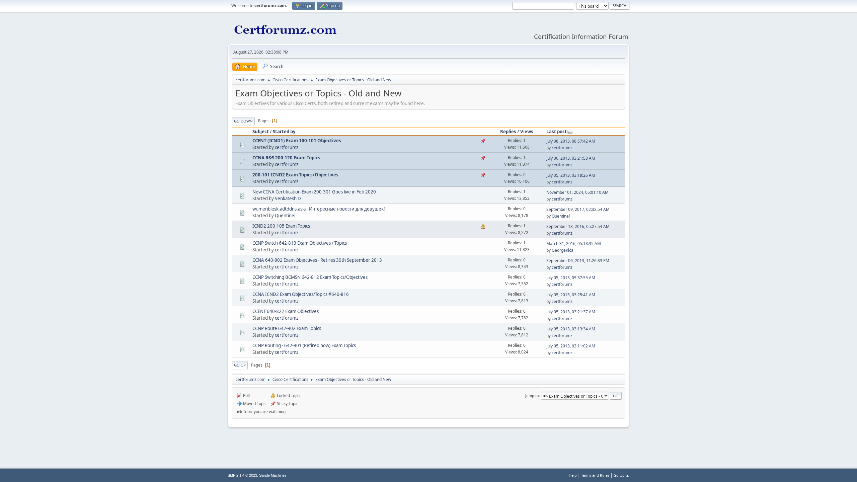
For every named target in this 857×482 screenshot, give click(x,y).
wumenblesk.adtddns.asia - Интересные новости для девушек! (318, 209)
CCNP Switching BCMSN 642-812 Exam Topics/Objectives (310, 277)
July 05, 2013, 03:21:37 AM (570, 312)
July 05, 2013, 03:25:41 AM (570, 295)
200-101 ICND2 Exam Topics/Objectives (295, 175)
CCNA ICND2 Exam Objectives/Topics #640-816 (300, 294)
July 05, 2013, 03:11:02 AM (570, 346)
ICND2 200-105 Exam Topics (281, 226)
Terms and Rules (595, 475)
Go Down (243, 121)
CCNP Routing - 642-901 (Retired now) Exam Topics (304, 345)
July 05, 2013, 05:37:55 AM (570, 277)
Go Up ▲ (621, 475)
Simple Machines (273, 475)
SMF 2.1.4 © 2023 (242, 475)
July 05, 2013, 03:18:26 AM (570, 175)
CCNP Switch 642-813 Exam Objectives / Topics (299, 243)
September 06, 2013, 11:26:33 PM (577, 260)
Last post (556, 132)
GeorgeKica (562, 250)
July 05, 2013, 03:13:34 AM (570, 329)
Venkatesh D (288, 198)
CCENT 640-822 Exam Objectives (285, 311)
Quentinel (285, 216)
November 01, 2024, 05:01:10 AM (577, 192)
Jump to (532, 395)
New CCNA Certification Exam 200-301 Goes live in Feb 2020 (314, 192)
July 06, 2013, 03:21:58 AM (570, 158)
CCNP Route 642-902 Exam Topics (286, 328)
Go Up (240, 365)
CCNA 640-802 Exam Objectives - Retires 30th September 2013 (317, 260)
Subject (260, 132)
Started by (284, 132)
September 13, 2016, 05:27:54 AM (578, 226)
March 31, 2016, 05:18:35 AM (573, 243)
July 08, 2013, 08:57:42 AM (570, 141)
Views (526, 132)
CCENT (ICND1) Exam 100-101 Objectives (296, 141)
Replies (508, 132)
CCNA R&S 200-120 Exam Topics (286, 158)
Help (573, 475)
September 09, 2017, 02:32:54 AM (578, 209)
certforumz (286, 147)
